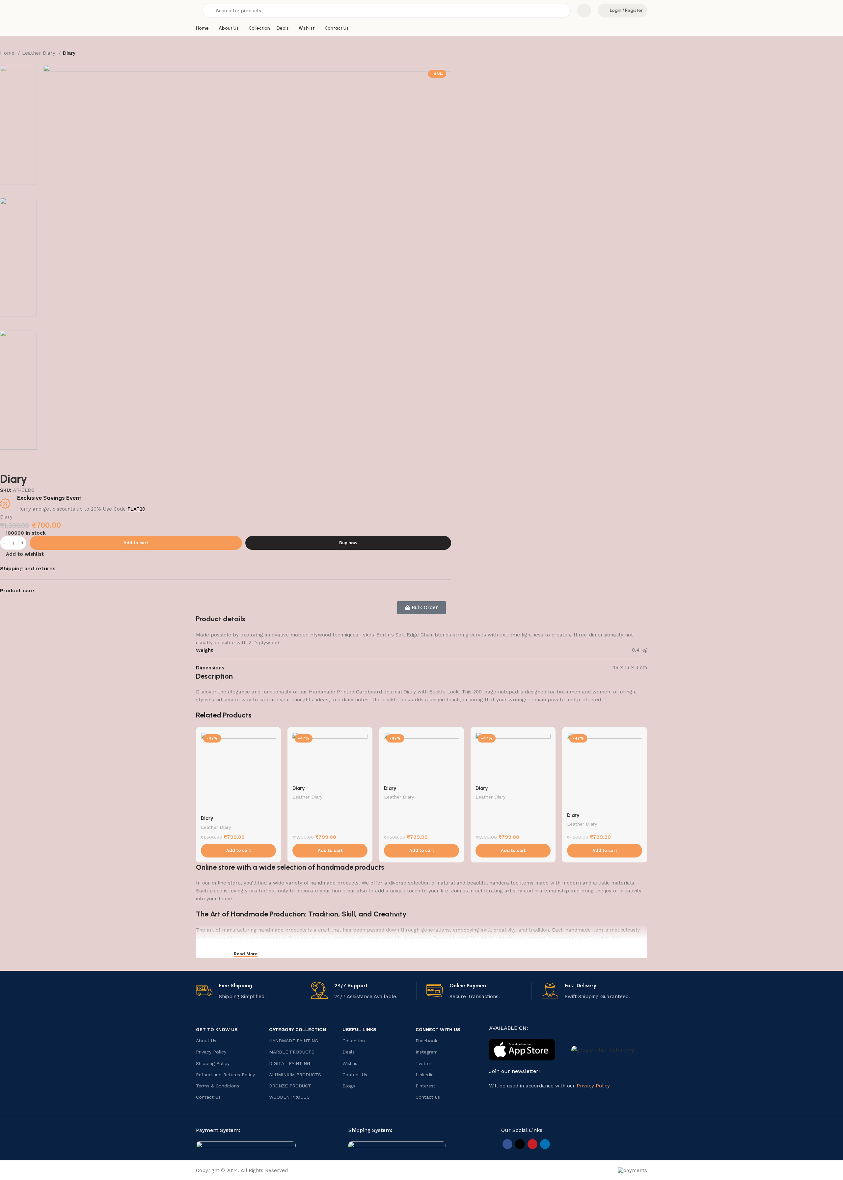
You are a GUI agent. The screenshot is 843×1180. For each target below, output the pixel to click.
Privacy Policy (211, 1051)
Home (8, 53)
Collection (353, 1040)
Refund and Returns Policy (225, 1074)
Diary (207, 818)
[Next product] (16, 61)
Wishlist (350, 1063)
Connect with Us (438, 1029)
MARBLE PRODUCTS (291, 1051)
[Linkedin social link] (545, 1144)
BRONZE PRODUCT (290, 1085)
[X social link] (520, 1144)
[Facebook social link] (507, 1144)
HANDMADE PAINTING (293, 1040)
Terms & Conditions (217, 1085)
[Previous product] (3, 61)
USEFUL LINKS (359, 1029)
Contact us (428, 1097)
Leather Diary (39, 53)
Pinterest (425, 1085)
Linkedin (425, 1074)
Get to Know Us (217, 1029)
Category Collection (297, 1029)
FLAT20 (136, 509)
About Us (206, 1040)
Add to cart (135, 542)
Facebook (426, 1040)
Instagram (427, 1051)
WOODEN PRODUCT (291, 1097)
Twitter (423, 1063)
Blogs (348, 1085)
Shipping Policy (213, 1063)
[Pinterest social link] (532, 1144)
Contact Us (208, 1097)
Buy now (348, 542)
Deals (348, 1051)
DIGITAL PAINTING (289, 1063)
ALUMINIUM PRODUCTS (295, 1074)
